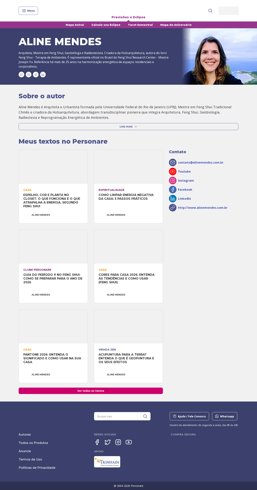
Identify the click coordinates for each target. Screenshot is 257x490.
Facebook (185, 189)
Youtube (184, 171)
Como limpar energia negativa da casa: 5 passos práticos (126, 196)
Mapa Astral (75, 25)
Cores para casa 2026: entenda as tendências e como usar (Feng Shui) (127, 278)
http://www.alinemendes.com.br (202, 208)
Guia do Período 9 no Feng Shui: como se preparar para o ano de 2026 (53, 278)
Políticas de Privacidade (37, 467)
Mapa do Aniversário (176, 25)
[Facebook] (97, 442)
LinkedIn (184, 199)
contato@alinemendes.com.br (201, 162)
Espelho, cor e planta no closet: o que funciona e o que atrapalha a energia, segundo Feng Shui (52, 200)
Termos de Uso (30, 459)
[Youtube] (129, 442)
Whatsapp (227, 416)
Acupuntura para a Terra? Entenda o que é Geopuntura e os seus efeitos (127, 358)
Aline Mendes (41, 214)
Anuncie (25, 451)
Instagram (186, 180)
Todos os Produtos (33, 443)
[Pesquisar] (210, 10)
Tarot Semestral (140, 25)
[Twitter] (108, 442)
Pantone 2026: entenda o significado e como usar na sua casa (52, 358)
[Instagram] (118, 442)
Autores (25, 434)
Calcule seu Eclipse (105, 25)
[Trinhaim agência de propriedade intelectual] (107, 466)
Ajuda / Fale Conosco (192, 416)
